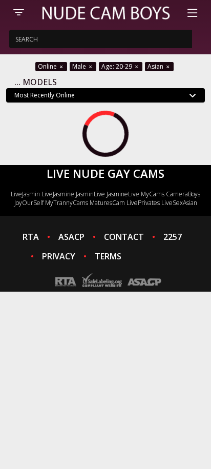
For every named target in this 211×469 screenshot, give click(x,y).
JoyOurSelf (29, 202)
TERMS (108, 256)
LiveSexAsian (179, 202)
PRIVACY (58, 256)
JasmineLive (123, 194)
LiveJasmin (25, 194)
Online (48, 66)
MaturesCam (107, 202)
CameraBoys (183, 194)
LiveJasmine (57, 194)
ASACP (71, 236)
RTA (31, 236)
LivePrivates (143, 202)
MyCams (152, 194)
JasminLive (90, 194)
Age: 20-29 (117, 66)
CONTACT (124, 236)
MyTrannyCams (66, 202)
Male (80, 66)
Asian (156, 66)
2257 (172, 236)
